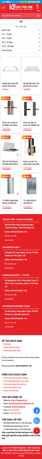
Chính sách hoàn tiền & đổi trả (15, 384)
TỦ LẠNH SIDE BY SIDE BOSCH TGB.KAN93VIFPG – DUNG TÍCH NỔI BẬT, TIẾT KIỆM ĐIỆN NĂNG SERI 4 (30, 201)
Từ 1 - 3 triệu (6, 34)
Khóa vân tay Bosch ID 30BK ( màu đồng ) (10, 123)
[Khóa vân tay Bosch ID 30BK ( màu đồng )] (10, 108)
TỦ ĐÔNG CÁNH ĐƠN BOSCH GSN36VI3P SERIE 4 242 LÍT (10, 201)
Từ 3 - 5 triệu (7, 38)
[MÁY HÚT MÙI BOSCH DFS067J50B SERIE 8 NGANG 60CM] (10, 147)
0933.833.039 (16, 232)
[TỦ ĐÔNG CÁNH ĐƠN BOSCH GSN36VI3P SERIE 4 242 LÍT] (10, 186)
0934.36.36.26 (13, 410)
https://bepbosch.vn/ (19, 400)
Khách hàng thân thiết (12, 350)
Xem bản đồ (9, 240)
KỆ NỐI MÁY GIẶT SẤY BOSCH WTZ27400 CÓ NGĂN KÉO (31, 84)
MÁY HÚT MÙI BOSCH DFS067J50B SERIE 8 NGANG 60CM (10, 162)
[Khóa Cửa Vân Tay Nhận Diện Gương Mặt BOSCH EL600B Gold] (31, 147)
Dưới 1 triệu (6, 30)
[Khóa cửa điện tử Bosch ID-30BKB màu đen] (31, 108)
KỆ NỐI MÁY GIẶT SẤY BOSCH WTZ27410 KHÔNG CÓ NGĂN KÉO (10, 84)
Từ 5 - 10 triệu (7, 42)
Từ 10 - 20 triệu (8, 46)
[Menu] (3, 7)
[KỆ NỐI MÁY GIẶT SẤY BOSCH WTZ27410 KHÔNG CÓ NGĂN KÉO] (10, 69)
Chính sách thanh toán (12, 387)
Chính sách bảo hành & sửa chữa (16, 381)
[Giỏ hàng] (38, 8)
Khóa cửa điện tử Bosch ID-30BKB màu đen (31, 123)
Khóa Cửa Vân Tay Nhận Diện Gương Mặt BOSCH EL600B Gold (31, 162)
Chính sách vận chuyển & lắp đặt (16, 378)
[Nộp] (38, 15)
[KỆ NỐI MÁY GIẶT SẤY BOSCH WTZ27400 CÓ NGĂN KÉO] (31, 68)
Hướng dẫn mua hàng (12, 347)
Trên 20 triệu (7, 50)
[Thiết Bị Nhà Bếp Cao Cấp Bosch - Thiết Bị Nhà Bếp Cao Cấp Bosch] (21, 7)
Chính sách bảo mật (11, 390)
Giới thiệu (7, 344)
